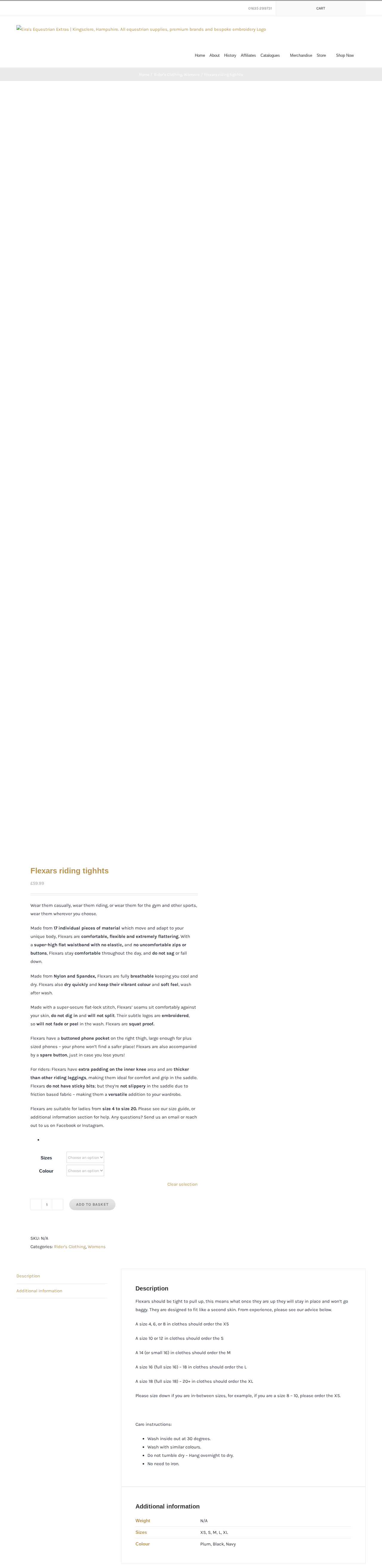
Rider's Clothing (70, 1246)
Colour (46, 1170)
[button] (359, 54)
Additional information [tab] (39, 1290)
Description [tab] (28, 1276)
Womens (97, 1246)
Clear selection (182, 1184)
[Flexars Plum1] (100, 473)
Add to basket (92, 1204)
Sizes (46, 1157)
